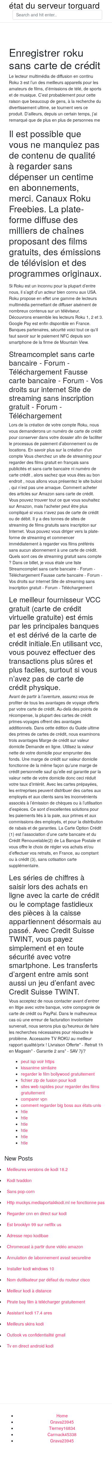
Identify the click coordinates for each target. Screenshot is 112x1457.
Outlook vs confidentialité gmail (36, 1335)
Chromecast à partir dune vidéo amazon (45, 1246)
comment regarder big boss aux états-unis (61, 1105)
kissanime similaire (38, 1068)
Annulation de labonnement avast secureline (49, 1257)
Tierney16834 (62, 1428)
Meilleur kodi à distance (29, 1291)
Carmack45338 (61, 1434)
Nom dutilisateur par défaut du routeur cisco (48, 1280)
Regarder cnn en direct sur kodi (37, 1213)
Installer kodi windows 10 (30, 1269)
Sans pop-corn (21, 1191)
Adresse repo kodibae (27, 1235)
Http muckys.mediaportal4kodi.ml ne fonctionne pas (56, 1202)
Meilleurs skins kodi (25, 1324)
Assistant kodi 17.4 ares (29, 1313)
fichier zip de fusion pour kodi (48, 1080)
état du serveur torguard (54, 5)
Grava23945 (62, 1422)
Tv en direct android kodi (30, 1346)
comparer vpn (34, 1099)
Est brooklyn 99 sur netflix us (34, 1224)
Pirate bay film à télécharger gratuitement (46, 1302)
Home (62, 1416)
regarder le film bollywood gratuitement (58, 1074)
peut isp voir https (37, 1061)
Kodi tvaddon (19, 1180)
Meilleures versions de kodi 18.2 (37, 1169)
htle (24, 1111)
